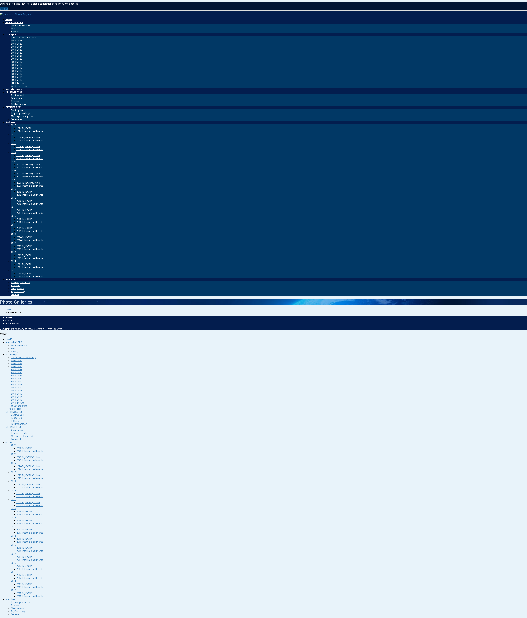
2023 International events (29, 158)
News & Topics (13, 408)
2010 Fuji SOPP (24, 273)
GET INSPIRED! (13, 426)
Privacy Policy (12, 323)
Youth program (19, 86)
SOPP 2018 (16, 64)
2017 (13, 206)
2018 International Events (29, 203)
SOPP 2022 (16, 52)
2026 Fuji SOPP (24, 128)
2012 (13, 252)
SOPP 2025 (16, 43)
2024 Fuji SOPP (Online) (28, 146)
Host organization (20, 282)
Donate (15, 101)
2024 (13, 143)
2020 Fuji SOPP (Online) (28, 182)
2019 (13, 188)
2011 (13, 261)
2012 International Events (29, 258)
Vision (14, 28)
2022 (13, 161)
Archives (9, 442)
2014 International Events (29, 240)
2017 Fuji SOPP (24, 209)
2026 (13, 125)
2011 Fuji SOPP (24, 264)
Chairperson (17, 288)
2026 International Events (29, 131)
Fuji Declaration (19, 104)
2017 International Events (29, 212)
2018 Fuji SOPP (24, 200)
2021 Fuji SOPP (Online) (28, 173)
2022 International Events (29, 167)
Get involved (17, 95)
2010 (13, 270)
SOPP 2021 (16, 55)
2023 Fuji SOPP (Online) (28, 155)
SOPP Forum (17, 82)
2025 (13, 134)
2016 (13, 215)
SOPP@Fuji (11, 354)
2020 (13, 179)
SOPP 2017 (16, 67)
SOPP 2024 (16, 46)
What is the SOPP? (20, 25)
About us (10, 599)
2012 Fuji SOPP (24, 255)
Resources (16, 98)
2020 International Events (29, 185)
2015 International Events (29, 231)
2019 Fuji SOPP (24, 191)
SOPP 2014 (16, 76)
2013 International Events (29, 249)
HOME (8, 317)
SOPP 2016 (16, 70)
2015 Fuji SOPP (24, 228)
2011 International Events (29, 267)
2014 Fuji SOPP (24, 237)
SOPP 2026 (16, 40)
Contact (4, 8)
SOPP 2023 (16, 49)
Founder (15, 285)
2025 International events (29, 140)
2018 (13, 197)
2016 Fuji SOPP (24, 218)
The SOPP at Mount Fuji (23, 37)
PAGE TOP (513, 596)
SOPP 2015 (16, 73)
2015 (13, 225)
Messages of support (22, 116)
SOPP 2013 (16, 79)
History (15, 31)
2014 (13, 234)
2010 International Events (29, 276)
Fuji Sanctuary (18, 291)
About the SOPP (13, 342)
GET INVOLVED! (13, 411)
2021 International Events (29, 176)
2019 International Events (29, 194)
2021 (13, 170)
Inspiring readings (20, 113)
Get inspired (17, 110)
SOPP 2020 (16, 58)
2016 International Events (29, 221)
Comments (16, 119)
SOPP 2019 (16, 61)
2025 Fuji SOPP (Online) (28, 137)
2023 (13, 152)
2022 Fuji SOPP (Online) (28, 164)
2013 (13, 243)
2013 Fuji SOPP (24, 246)
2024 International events (29, 149)
